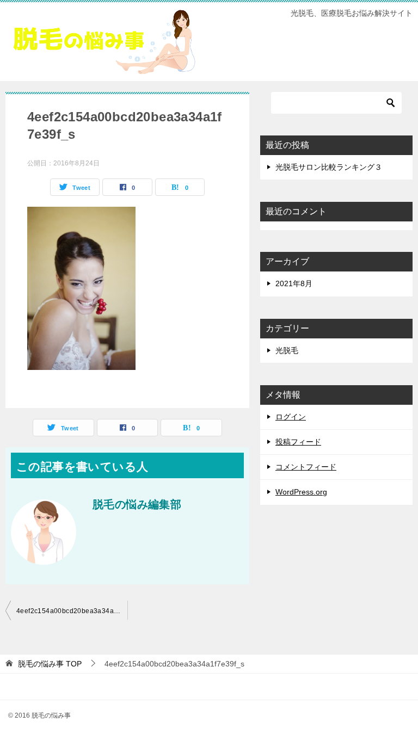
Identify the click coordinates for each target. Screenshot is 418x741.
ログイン (290, 416)
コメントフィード (305, 466)
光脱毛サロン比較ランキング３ (328, 167)
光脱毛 (286, 350)
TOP (50, 663)
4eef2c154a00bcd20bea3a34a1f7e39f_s (71, 611)
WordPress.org (301, 491)
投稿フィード (298, 441)
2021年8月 (293, 283)
